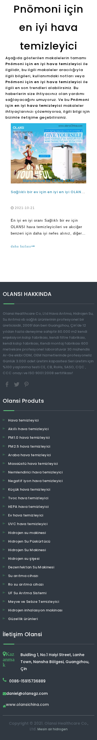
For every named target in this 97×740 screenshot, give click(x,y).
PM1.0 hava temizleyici (29, 437)
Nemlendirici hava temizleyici (35, 472)
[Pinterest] (26, 384)
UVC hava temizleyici (27, 523)
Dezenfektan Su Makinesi (31, 567)
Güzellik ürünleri (23, 618)
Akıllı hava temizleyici (28, 428)
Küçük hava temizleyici (29, 489)
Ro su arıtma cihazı (26, 584)
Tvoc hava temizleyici (28, 498)
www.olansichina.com (27, 705)
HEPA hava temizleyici (28, 506)
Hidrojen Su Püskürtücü (29, 541)
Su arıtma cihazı (23, 575)
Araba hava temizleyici (29, 455)
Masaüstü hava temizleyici (33, 463)
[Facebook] (7, 384)
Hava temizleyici (23, 420)
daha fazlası (21, 246)
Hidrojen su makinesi (27, 532)
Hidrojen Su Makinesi (27, 550)
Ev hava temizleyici (25, 515)
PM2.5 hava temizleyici (29, 446)
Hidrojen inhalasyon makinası (35, 610)
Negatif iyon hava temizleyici (35, 480)
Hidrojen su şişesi (23, 558)
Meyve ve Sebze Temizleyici (33, 601)
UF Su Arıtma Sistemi (27, 593)
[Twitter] (17, 384)
